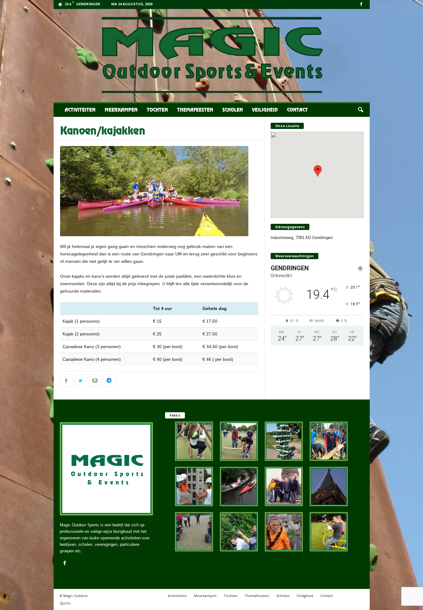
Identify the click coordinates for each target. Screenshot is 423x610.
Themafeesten (195, 110)
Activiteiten (80, 110)
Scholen (232, 110)
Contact (297, 110)
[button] (360, 110)
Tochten (157, 110)
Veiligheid (265, 110)
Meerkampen (121, 110)
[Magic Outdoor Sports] (212, 55)
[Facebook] (361, 4)
